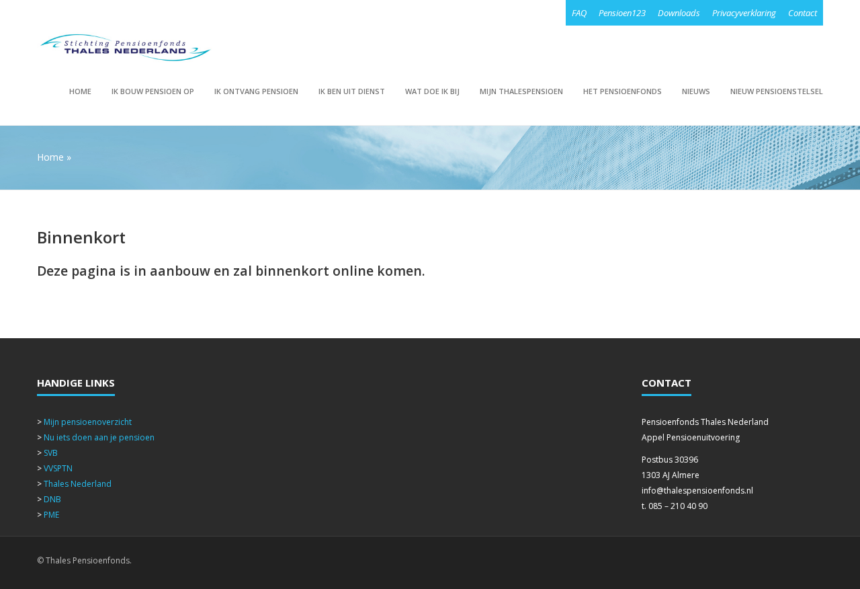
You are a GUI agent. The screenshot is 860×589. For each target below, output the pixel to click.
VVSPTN (58, 468)
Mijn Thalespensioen (521, 91)
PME (51, 514)
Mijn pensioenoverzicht (88, 422)
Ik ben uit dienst (351, 91)
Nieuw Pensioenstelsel (776, 91)
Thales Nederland (78, 483)
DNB (52, 499)
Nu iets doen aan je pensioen (99, 437)
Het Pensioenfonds (622, 91)
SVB (51, 453)
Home (80, 91)
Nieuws (696, 91)
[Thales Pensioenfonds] (125, 47)
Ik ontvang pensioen (256, 91)
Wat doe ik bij (432, 91)
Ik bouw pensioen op (153, 91)
